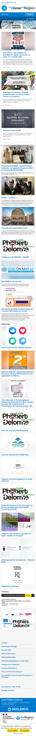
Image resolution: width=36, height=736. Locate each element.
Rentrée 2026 (6, 650)
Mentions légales (12, 702)
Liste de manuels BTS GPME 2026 (14, 455)
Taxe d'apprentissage (9, 646)
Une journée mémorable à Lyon (14, 228)
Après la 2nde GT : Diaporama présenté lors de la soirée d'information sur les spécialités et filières (17, 374)
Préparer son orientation (10, 664)
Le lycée (4, 643)
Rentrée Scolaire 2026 (12, 130)
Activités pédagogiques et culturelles (14, 661)
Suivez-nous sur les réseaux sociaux (16, 347)
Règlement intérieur (10, 586)
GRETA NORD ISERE (8, 657)
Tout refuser (24, 731)
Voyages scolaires (7, 690)
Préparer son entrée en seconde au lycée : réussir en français (16, 534)
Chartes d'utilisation (24, 702)
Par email (4, 605)
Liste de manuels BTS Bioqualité (14, 430)
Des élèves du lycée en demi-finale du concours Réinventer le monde (17, 310)
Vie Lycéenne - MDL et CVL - (11, 687)
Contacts (3, 702)
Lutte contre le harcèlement (11, 672)
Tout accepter (12, 731)
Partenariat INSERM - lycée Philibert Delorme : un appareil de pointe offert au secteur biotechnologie (17, 168)
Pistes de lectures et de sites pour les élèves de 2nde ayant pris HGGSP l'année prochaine (17, 507)
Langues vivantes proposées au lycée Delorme (16, 480)
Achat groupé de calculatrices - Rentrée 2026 (17, 561)
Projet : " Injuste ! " (9, 197)
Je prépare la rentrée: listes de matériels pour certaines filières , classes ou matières (17, 94)
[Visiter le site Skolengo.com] (18, 711)
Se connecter (31, 19)
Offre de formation (8, 654)
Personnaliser (18, 734)
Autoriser (28, 595)
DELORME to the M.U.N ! (11, 281)
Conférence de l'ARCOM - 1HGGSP (15, 257)
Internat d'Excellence (9, 668)
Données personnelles (8, 704)
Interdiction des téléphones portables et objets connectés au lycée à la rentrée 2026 (16, 55)
